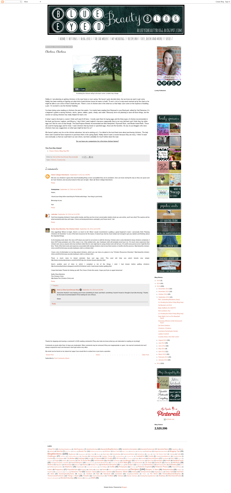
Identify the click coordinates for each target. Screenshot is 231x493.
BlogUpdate (81, 454)
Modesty (85, 465)
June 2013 (162, 346)
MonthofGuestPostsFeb (109, 465)
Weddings (162, 476)
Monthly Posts (94, 464)
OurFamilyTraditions (92, 467)
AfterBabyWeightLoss (65, 449)
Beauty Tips (83, 451)
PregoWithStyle (72, 469)
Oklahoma (68, 467)
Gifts (108, 460)
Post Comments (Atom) (61, 358)
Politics (50, 469)
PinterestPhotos (176, 467)
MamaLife (158, 462)
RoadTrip (50, 471)
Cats (178, 454)
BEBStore (107, 451)
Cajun (148, 454)
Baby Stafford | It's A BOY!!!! (167, 308)
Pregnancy (59, 469)
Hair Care (150, 460)
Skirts (52, 474)
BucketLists (140, 454)
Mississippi (67, 465)
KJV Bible (123, 462)
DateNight (81, 458)
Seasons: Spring (91, 472)
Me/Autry (176, 462)
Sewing (134, 472)
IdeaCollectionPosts (103, 462)
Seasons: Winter (121, 472)
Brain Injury (106, 454)
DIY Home (119, 458)
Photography (123, 467)
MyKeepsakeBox (162, 464)
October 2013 (163, 294)
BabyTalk (60, 451)
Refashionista (168, 469)
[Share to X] (87, 157)
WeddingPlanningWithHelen (148, 476)
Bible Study (125, 451)
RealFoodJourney (122, 469)
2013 (158, 286)
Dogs (136, 458)
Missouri (77, 464)
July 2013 (161, 343)
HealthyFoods (178, 460)
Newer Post (50, 355)
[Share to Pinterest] (92, 157)
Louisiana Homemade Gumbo (168, 331)
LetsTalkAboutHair (137, 462)
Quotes (97, 469)
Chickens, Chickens (164, 328)
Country (150, 456)
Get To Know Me (83, 460)
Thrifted (110, 476)
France (180, 458)
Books (98, 454)
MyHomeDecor (149, 465)
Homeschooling (90, 462)
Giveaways (116, 460)
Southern (89, 474)
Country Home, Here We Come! (168, 337)
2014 (158, 283)
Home (98, 355)
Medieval (51, 465)
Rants (104, 469)
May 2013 (161, 349)
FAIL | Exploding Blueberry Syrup (169, 299)
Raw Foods (112, 469)
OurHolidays (103, 467)
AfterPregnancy (79, 449)
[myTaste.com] (169, 419)
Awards (52, 451)
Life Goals (148, 462)
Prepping (83, 469)
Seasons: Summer (106, 472)
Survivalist (118, 474)
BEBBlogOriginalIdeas (96, 451)
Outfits (112, 467)
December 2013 (163, 289)
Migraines (59, 464)
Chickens (53, 160)
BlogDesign (148, 451)
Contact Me (130, 456)
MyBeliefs (139, 464)
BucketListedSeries (129, 454)
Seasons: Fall (76, 472)
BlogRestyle (72, 454)
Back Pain (68, 451)
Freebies (50, 460)
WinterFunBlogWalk (53, 478)
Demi (89, 458)
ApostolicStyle (162, 449)
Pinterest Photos (161, 467)
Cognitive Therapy (107, 456)
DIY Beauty (97, 458)
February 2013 (163, 357)
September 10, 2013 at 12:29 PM (71, 189)
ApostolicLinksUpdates (129, 449)
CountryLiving (61, 160)
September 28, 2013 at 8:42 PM (90, 229)
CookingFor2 (140, 456)
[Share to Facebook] (90, 157)
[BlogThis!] (85, 157)
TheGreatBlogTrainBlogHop (171, 474)
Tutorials (120, 476)
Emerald (143, 458)
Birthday (133, 451)
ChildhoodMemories (73, 456)
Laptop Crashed (163, 334)
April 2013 (162, 351)
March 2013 (162, 354)
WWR (93, 478)
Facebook (165, 458)
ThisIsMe (86, 476)
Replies (55, 285)
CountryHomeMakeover (163, 456)
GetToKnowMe (99, 460)
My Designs (129, 465)
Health (168, 460)
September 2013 (164, 297)
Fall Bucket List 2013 (165, 305)
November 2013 (163, 291)
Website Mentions (132, 476)
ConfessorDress (119, 456)
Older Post (145, 355)
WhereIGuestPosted (174, 476)
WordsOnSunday (67, 478)
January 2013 (163, 360)
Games (64, 460)
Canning (172, 454)
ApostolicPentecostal (148, 449)
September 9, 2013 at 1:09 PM (80, 175)
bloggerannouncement (160, 451)
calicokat (54, 214)
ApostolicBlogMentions (109, 449)
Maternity (167, 462)
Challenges (52, 456)
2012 (158, 363)
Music (121, 464)
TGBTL (144, 474)
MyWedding (173, 465)
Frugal (57, 460)
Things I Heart (73, 476)
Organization (80, 467)
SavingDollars (59, 471)
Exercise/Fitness (153, 458)
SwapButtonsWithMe (133, 474)
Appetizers (175, 449)
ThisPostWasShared (99, 476)
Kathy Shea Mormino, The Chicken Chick (65, 229)
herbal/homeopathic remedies (60, 462)
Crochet (50, 458)
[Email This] (83, 157)
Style (97, 474)
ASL (182, 449)
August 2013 (162, 340)
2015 (158, 280)
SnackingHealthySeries (66, 474)
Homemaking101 (76, 462)
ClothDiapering (94, 456)
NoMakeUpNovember (55, 467)
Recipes (134, 469)
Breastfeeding (116, 454)
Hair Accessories (140, 460)
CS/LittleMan (70, 458)
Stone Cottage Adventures (60, 175)
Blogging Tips (175, 451)
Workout (80, 478)
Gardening (72, 460)
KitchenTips (114, 462)
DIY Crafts (108, 458)
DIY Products (129, 458)
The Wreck (154, 474)
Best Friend (116, 451)
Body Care (91, 454)
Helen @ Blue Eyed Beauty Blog (68, 290)
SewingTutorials (145, 472)
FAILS (172, 458)
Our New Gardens (164, 325)
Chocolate (85, 456)
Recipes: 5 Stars (152, 469)
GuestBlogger (126, 460)
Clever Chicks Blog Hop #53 (59, 151)
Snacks (80, 474)
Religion (179, 469)
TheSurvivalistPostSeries (56, 476)
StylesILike (106, 474)
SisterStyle (179, 472)
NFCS (181, 464)
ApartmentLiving (92, 449)
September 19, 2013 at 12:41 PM (69, 214)
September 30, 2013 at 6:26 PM (92, 290)
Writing (87, 478)
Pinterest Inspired (144, 467)
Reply (53, 183)
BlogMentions (55, 454)
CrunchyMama (59, 458)
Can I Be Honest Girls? (160, 454)
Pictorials (133, 467)
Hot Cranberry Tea (164, 311)
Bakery (75, 451)
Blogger (124, 487)
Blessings (140, 451)
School (67, 471)
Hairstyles (159, 460)
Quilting (91, 469)
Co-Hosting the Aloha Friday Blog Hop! (170, 302)
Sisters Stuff (169, 472)
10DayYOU (51, 449)
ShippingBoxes (158, 471)
